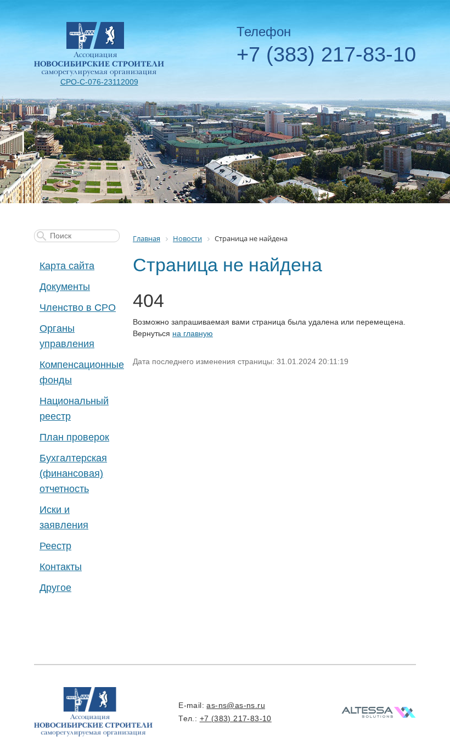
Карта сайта (67, 265)
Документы (65, 286)
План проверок (74, 437)
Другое (55, 587)
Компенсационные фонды (80, 372)
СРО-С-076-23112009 (99, 81)
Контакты (61, 566)
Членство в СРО (78, 307)
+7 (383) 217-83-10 (326, 54)
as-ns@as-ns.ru (235, 705)
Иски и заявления (64, 517)
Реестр (55, 545)
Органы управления (67, 336)
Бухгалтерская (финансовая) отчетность (73, 473)
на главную (192, 333)
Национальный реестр (74, 408)
